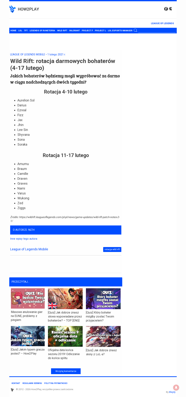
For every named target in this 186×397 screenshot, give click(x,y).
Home (13, 30)
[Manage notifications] (176, 387)
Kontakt (16, 383)
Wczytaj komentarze (65, 371)
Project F (87, 30)
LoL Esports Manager (120, 30)
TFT (26, 30)
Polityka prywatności (55, 383)
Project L (100, 30)
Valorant (74, 30)
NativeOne (65, 364)
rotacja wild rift (112, 249)
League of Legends (162, 23)
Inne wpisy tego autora (23, 238)
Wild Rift (62, 30)
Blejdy (172, 392)
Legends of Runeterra (42, 30)
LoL (20, 30)
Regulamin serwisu (32, 383)
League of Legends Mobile (27, 54)
